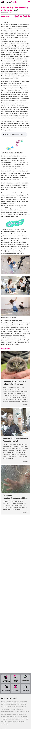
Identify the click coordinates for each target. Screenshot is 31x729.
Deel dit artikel (5, 16)
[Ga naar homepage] (11, 1)
